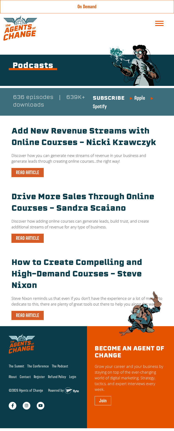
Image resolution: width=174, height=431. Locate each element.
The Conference (38, 366)
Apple (139, 98)
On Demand (87, 6)
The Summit (16, 366)
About (13, 376)
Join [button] (103, 400)
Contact (25, 376)
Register (39, 376)
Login (72, 376)
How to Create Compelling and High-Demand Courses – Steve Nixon (76, 274)
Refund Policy (57, 376)
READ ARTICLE (27, 172)
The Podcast (60, 366)
